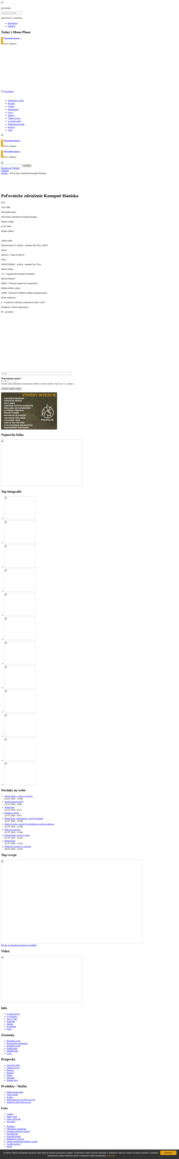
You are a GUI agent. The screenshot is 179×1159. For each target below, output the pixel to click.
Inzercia (11, 127)
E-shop (10, 1097)
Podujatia (11, 1021)
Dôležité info (12, 1051)
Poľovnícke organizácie (17, 1043)
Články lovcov (14, 118)
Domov (4, 173)
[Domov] (2, 2)
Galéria (11, 106)
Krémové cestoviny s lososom (17, 846)
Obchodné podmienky (16, 1129)
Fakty (10, 130)
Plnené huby (10, 841)
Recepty (11, 103)
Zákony (11, 115)
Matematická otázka (11, 378)
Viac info (111, 1156)
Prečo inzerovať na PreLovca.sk (21, 1100)
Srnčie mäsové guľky (13, 802)
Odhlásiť (5, 171)
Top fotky (11, 1121)
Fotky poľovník (14, 1119)
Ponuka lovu (12, 1080)
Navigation (9, 91)
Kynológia (11, 1026)
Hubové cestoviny (12, 829)
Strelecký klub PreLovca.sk (19, 1102)
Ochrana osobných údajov (18, 1131)
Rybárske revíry (14, 1046)
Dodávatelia (13, 109)
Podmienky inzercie (15, 1139)
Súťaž (9, 1146)
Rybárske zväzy (14, 1041)
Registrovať (6, 168)
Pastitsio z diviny (11, 813)
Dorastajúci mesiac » (12, 38)
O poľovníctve (13, 1014)
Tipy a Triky (12, 1019)
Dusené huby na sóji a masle (17, 835)
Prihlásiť (11, 26)
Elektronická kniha (16, 124)
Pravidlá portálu (14, 1136)
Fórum (10, 1075)
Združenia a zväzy (16, 100)
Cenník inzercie (14, 1144)
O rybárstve (12, 1016)
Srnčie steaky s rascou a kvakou (18, 796)
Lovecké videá (14, 121)
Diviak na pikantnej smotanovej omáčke (18, 945)
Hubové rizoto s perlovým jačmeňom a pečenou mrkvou (29, 824)
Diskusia (10, 1078)
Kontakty (11, 1126)
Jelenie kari (9, 807)
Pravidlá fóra (12, 1134)
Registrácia (13, 23)
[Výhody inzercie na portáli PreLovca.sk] (29, 429)
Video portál (12, 1094)
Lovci (10, 112)
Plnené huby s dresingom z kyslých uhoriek (23, 818)
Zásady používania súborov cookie (22, 1141)
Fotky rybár (12, 1116)
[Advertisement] (89, 69)
